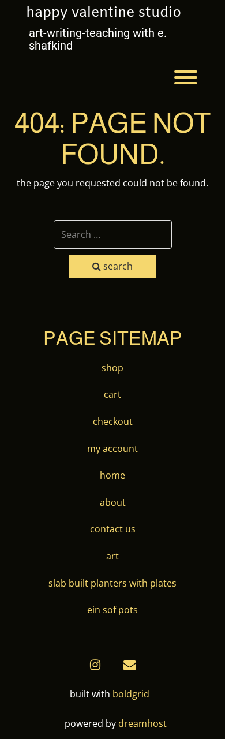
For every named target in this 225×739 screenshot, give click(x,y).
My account (112, 448)
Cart (112, 394)
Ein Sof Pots (112, 609)
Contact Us (113, 528)
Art (112, 556)
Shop (112, 367)
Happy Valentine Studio (103, 13)
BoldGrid (130, 694)
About (113, 502)
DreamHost (142, 723)
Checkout (113, 421)
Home (112, 475)
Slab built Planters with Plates (112, 583)
